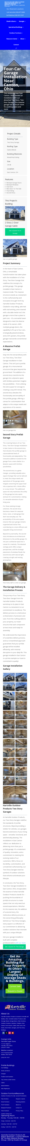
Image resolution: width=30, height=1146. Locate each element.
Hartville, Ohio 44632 (6, 1045)
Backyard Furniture (6, 1107)
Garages (21, 21)
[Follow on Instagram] (9, 1033)
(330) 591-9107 (5, 1057)
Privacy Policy (19, 1110)
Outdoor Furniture (15, 33)
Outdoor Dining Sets (6, 1113)
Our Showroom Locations (15, 9)
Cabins (3, 1082)
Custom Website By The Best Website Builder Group (15, 1138)
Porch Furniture (5, 1104)
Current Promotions (21, 1096)
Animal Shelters (5, 1085)
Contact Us (19, 1107)
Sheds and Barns (5, 1070)
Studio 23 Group (20, 1140)
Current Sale (15, 986)
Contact (16, 45)
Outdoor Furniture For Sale (8, 1096)
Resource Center (11, 39)
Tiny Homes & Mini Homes (8, 1079)
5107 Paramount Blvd (7, 1052)
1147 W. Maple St (5, 1043)
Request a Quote (15, 991)
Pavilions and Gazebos (7, 1076)
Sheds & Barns (11, 21)
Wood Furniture (5, 1102)
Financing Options (20, 1102)
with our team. (20, 943)
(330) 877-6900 (5, 1047)
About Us (18, 1104)
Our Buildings (4, 1067)
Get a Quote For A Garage (15, 232)
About (22, 39)
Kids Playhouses (5, 1088)
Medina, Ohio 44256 (6, 1054)
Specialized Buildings (15, 27)
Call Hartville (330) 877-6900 (16, 12)
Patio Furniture (5, 1110)
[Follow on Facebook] (3, 1033)
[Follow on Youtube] (12, 1033)
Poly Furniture (5, 1099)
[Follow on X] (6, 1033)
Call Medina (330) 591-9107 (15, 15)
